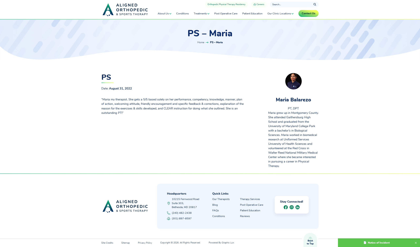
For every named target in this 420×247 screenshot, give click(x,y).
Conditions (182, 13)
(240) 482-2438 (182, 213)
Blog (215, 205)
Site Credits (107, 243)
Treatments (200, 13)
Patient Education (252, 13)
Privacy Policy (145, 243)
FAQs (215, 210)
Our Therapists (221, 199)
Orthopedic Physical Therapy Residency (226, 4)
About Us (163, 13)
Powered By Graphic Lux (221, 243)
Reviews (245, 216)
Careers (260, 4)
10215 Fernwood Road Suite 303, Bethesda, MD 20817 (185, 203)
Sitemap (125, 243)
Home (200, 42)
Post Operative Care (225, 13)
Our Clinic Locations (279, 13)
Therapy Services (250, 199)
